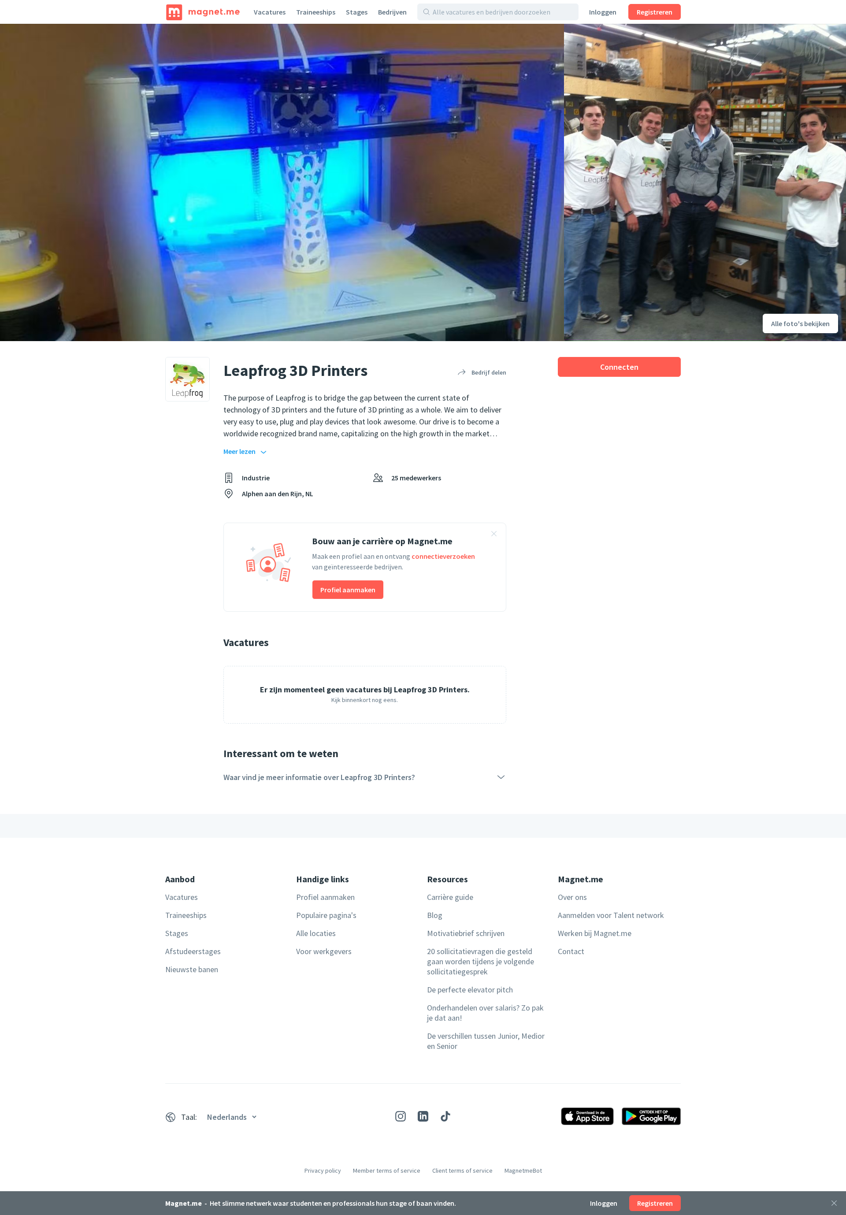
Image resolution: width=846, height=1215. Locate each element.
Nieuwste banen (191, 969)
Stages (356, 11)
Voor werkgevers (324, 951)
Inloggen (602, 11)
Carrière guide (450, 897)
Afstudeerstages (193, 951)
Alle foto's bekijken (800, 323)
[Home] (203, 12)
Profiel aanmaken (347, 589)
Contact (571, 951)
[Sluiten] (834, 1203)
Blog (434, 915)
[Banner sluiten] (494, 535)
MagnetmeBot (523, 1170)
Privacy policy (322, 1170)
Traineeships (315, 11)
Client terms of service (462, 1170)
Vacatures (270, 11)
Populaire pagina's (326, 915)
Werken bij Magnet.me (594, 933)
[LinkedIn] (423, 1116)
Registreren (654, 11)
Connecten (619, 367)
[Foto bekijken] (282, 182)
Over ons (572, 897)
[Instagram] (400, 1116)
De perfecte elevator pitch (470, 990)
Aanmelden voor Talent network (611, 915)
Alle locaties (316, 933)
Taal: (189, 1117)
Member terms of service (386, 1170)
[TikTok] (445, 1116)
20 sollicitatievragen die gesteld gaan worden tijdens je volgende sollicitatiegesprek (480, 961)
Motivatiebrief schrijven (466, 933)
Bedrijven (392, 11)
